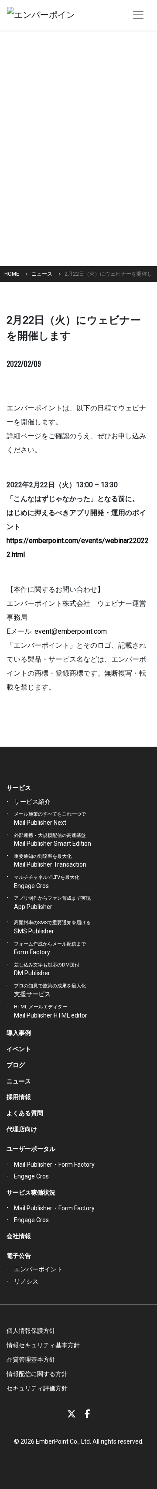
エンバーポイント (38, 1269)
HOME (11, 274)
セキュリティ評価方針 (37, 1388)
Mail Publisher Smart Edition (52, 840)
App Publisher (52, 902)
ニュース (41, 274)
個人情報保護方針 (31, 1330)
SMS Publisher (52, 927)
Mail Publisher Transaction (50, 861)
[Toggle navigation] (138, 15)
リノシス (26, 1281)
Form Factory (50, 948)
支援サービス (50, 990)
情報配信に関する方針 (37, 1373)
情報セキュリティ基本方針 (43, 1345)
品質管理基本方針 (31, 1359)
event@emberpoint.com (70, 631)
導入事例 (19, 1032)
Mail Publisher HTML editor (50, 1011)
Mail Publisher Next (50, 818)
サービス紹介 (32, 801)
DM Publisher (46, 969)
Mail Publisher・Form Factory (54, 1164)
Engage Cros (46, 881)
